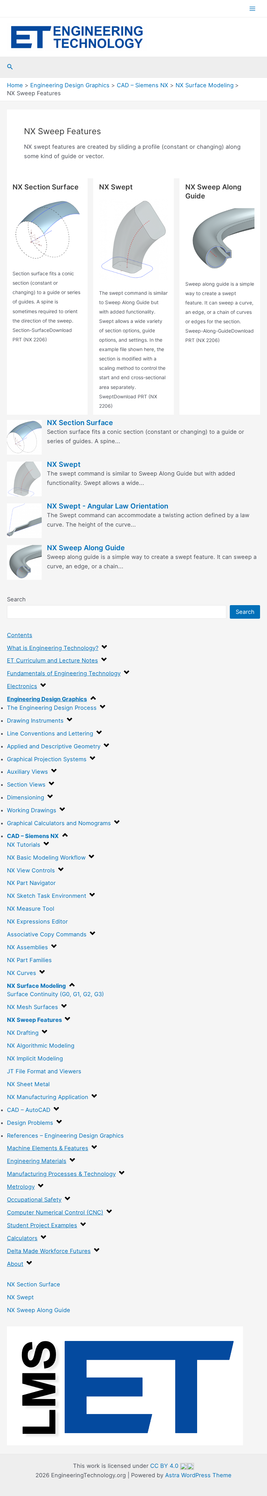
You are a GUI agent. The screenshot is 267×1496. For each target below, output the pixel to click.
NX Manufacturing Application (47, 1096)
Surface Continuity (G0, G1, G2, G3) (55, 994)
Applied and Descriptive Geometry (53, 746)
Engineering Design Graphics (47, 699)
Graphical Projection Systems (47, 759)
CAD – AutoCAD (28, 1109)
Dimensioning (25, 797)
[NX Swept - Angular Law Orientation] (24, 520)
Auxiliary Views (27, 771)
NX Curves (21, 972)
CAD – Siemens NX (33, 835)
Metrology (21, 1186)
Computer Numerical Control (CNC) (55, 1212)
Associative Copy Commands (47, 934)
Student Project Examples (42, 1225)
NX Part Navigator (31, 882)
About (15, 1263)
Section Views (26, 784)
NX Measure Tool (30, 908)
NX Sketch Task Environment (46, 895)
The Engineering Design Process (52, 707)
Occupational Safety (34, 1199)
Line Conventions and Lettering (50, 733)
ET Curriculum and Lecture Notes (52, 660)
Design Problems (30, 1122)
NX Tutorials (23, 844)
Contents (19, 635)
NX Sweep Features (34, 1019)
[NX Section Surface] (47, 230)
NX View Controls (31, 870)
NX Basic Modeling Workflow (46, 857)
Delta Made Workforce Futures (49, 1250)
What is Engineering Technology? (52, 647)
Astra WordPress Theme (198, 1475)
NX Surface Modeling (36, 985)
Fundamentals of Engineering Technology (64, 673)
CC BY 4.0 (165, 1465)
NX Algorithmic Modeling (40, 1045)
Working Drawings (31, 810)
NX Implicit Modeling (35, 1058)
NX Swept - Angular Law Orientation (107, 506)
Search (16, 599)
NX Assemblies (27, 947)
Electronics (22, 686)
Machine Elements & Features (47, 1148)
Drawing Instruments (35, 720)
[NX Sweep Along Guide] (219, 240)
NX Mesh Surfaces (32, 1006)
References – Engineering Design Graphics (65, 1135)
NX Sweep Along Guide (38, 1310)
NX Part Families (29, 960)
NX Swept (20, 1297)
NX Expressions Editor (37, 921)
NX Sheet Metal (28, 1084)
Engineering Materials (36, 1160)
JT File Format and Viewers (44, 1071)
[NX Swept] (133, 240)
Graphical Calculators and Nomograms (59, 823)
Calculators (22, 1238)
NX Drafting (23, 1032)
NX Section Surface (33, 1284)
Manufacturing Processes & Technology (61, 1173)
